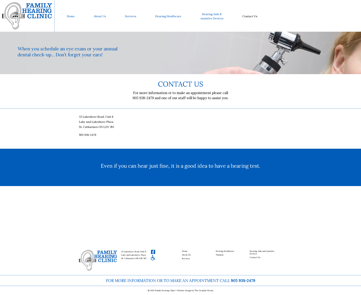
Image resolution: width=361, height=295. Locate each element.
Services (130, 16)
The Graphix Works (204, 290)
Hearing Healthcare (168, 16)
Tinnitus (220, 255)
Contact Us (249, 16)
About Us (100, 16)
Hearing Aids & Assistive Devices (211, 16)
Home (71, 16)
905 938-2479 (243, 280)
